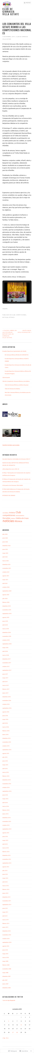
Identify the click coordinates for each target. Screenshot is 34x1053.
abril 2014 (5, 802)
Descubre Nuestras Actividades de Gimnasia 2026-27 (16, 459)
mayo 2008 (5, 972)
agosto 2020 (5, 594)
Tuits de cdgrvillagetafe (8, 1000)
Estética (13, 518)
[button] (13, 296)
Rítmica (12, 317)
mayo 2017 (5, 677)
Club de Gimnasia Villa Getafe (10, 11)
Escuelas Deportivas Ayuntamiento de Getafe (14, 351)
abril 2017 (5, 681)
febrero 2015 (5, 776)
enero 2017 (5, 693)
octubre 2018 (5, 640)
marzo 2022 (5, 560)
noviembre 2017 (6, 662)
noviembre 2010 (6, 934)
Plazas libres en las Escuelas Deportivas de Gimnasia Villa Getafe (9, 334)
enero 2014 (5, 813)
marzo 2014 (5, 806)
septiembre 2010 (6, 942)
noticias (5, 317)
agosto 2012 (5, 866)
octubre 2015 (5, 746)
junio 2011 (5, 908)
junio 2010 (5, 950)
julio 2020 (4, 598)
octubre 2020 (5, 587)
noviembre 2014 (6, 783)
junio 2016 (5, 715)
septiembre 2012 (6, 863)
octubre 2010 (5, 938)
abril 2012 (5, 882)
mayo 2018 (5, 647)
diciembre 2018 (6, 632)
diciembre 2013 (6, 817)
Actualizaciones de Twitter (12, 997)
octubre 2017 (5, 666)
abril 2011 (5, 916)
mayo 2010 (5, 953)
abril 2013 (5, 844)
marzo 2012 (5, 885)
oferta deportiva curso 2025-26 (10, 469)
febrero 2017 (5, 689)
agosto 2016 (5, 711)
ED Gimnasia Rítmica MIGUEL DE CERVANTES (16, 354)
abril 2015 (5, 768)
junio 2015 (5, 761)
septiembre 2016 (6, 708)
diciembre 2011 (6, 897)
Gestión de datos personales (10, 445)
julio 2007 (4, 980)
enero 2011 (5, 927)
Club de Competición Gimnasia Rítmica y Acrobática (16, 381)
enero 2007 (5, 983)
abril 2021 (5, 583)
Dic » (7, 1038)
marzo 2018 (5, 655)
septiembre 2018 (6, 643)
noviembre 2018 (6, 636)
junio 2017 (5, 674)
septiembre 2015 (6, 749)
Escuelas (6, 518)
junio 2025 (5, 538)
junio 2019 (5, 621)
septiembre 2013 (6, 829)
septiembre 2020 (6, 591)
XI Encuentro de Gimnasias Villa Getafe (12, 485)
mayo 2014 (5, 798)
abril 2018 (5, 651)
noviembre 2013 (6, 821)
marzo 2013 (5, 847)
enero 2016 (5, 734)
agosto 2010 (5, 946)
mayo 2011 (5, 912)
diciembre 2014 (6, 779)
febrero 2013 (5, 851)
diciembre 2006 (6, 987)
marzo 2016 (5, 727)
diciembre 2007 (6, 976)
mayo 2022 (5, 553)
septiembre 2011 (6, 904)
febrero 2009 (5, 965)
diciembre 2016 (6, 696)
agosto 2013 (5, 832)
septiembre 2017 (6, 670)
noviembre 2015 (6, 742)
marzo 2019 (5, 628)
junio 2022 (5, 549)
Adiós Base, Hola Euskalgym (25, 331)
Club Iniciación (6, 377)
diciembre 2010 (6, 931)
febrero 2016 (5, 730)
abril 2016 (5, 723)
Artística (12, 512)
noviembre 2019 (6, 609)
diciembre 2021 (6, 564)
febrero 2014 (5, 810)
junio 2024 (5, 541)
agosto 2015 (5, 753)
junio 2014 (5, 795)
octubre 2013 (5, 825)
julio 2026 (4, 534)
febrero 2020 (5, 602)
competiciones (21, 314)
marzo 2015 (5, 772)
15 (21, 1024)
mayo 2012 (5, 878)
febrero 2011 (5, 923)
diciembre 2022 (6, 545)
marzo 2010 (5, 957)
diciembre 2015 (6, 738)
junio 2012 (5, 874)
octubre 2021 (5, 572)
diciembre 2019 (6, 606)
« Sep (3, 1038)
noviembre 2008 (6, 968)
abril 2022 (5, 556)
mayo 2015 (5, 764)
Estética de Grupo (22, 518)
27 (13, 1032)
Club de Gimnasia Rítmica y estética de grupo (16, 385)
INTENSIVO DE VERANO (8, 495)
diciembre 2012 (6, 855)
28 (17, 1032)
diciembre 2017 (6, 659)
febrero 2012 (5, 889)
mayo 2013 (5, 840)
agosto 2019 (5, 617)
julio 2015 (4, 757)
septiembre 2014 (6, 791)
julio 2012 (4, 870)
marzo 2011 (5, 919)
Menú (28, 2)
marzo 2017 (5, 685)
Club (13, 314)
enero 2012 (5, 893)
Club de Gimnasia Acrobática (12, 388)
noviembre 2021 (6, 568)
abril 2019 (5, 625)
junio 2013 (5, 836)
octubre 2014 (5, 787)
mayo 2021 (5, 579)
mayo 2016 (5, 719)
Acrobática (5, 512)
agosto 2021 (5, 575)
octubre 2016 (5, 704)
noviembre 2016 (6, 700)
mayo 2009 (5, 961)
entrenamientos (20, 515)
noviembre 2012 (6, 859)
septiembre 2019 (6, 613)
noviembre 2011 (6, 900)
